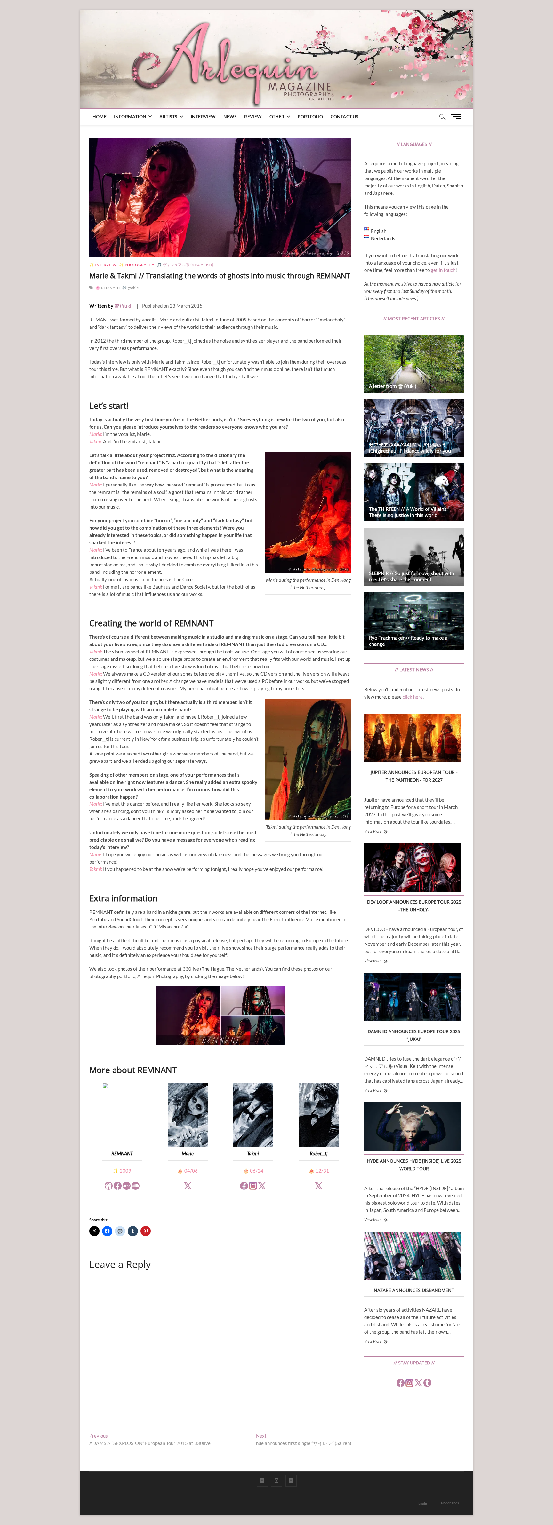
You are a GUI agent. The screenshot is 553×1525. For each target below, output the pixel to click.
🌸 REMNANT (107, 287)
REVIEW (253, 116)
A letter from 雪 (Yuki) (392, 386)
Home (99, 116)
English (423, 1503)
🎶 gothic (130, 287)
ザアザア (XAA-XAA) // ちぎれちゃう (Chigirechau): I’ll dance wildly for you (410, 447)
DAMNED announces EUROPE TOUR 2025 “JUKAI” (414, 1035)
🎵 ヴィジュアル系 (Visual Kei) (185, 264)
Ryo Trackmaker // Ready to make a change (408, 641)
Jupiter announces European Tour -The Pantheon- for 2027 (414, 776)
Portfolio (310, 116)
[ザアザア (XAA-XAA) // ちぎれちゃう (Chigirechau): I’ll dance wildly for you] (414, 428)
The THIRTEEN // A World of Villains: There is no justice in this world (408, 512)
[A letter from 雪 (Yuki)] (414, 363)
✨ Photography (136, 264)
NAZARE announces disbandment (414, 1290)
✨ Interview (102, 264)
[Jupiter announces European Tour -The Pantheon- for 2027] (412, 739)
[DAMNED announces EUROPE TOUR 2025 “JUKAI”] (412, 998)
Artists (168, 116)
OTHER (277, 116)
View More (372, 831)
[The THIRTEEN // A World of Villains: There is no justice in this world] (414, 492)
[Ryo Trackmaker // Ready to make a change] (414, 621)
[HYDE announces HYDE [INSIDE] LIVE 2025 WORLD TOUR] (412, 1127)
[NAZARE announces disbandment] (412, 1257)
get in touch (443, 270)
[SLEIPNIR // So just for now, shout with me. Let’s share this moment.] (414, 557)
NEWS (230, 116)
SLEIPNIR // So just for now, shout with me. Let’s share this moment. (411, 576)
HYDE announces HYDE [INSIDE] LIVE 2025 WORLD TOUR (414, 1165)
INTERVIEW (203, 116)
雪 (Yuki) (123, 306)
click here (413, 696)
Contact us (345, 116)
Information (130, 116)
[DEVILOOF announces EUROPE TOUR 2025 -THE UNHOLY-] (412, 868)
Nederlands (450, 1503)
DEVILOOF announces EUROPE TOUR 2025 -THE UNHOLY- (414, 906)
